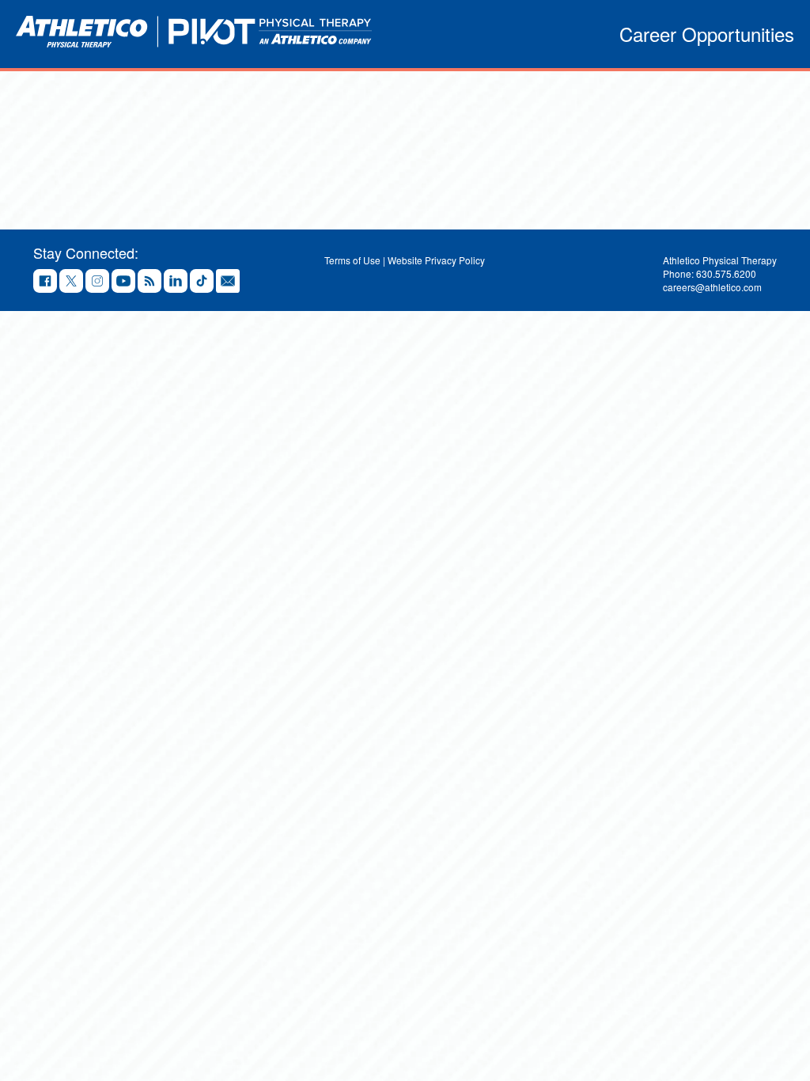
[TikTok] (202, 282)
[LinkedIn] (175, 282)
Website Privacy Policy (436, 260)
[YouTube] (123, 282)
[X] (71, 282)
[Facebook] (45, 282)
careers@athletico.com (712, 287)
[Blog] (149, 282)
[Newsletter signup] (228, 282)
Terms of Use (352, 260)
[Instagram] (97, 282)
